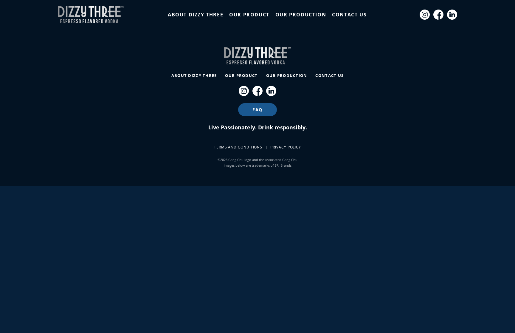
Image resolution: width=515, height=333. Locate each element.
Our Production (300, 14)
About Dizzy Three (195, 14)
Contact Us (349, 14)
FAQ (257, 109)
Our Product (249, 14)
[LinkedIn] (452, 15)
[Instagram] (425, 15)
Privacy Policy (285, 147)
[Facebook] (438, 15)
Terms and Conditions (238, 147)
